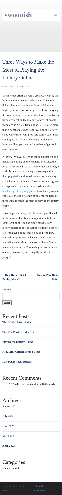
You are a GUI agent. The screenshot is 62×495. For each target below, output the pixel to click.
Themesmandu (37, 490)
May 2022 (8, 436)
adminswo (23, 86)
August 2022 (9, 406)
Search (7, 289)
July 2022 (8, 416)
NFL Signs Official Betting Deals (21, 351)
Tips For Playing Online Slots (19, 332)
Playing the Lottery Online (17, 341)
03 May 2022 (8, 86)
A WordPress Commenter (23, 384)
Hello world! (49, 384)
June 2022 (8, 426)
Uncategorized (10, 468)
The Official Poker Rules (16, 322)
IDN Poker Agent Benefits (17, 361)
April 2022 (8, 445)
